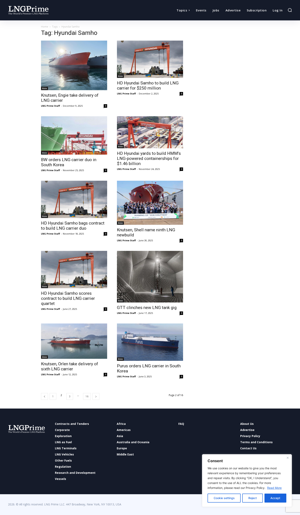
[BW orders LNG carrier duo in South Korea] (74, 135)
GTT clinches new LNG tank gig (147, 307)
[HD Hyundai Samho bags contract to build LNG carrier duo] (74, 199)
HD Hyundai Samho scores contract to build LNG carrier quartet (68, 298)
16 (87, 396)
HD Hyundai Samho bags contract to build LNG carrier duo (72, 226)
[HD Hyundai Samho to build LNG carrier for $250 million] (150, 59)
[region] (247, 480)
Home (44, 26)
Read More (274, 488)
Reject (252, 498)
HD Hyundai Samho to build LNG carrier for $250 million (148, 86)
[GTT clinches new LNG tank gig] (150, 277)
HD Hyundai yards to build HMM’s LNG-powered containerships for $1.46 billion (149, 158)
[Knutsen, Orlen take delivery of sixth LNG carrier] (74, 341)
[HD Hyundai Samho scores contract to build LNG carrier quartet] (74, 269)
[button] (290, 10)
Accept (275, 498)
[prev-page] (44, 396)
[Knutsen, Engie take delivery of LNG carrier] (74, 65)
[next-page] (95, 396)
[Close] (287, 457)
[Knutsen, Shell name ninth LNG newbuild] (150, 203)
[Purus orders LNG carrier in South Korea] (150, 342)
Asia (44, 88)
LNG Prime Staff (50, 105)
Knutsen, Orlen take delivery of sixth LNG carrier (69, 366)
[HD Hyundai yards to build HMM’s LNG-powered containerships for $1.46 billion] (150, 132)
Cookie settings (224, 498)
